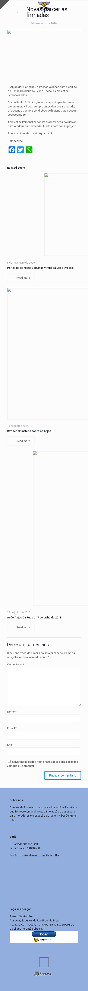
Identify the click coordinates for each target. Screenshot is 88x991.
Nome (12, 711)
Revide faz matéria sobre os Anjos (29, 431)
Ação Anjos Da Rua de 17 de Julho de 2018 (34, 617)
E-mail (12, 728)
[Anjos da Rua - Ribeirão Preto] (44, 6)
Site (9, 744)
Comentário (15, 664)
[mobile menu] (82, 6)
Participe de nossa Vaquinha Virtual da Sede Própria (40, 267)
